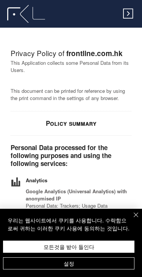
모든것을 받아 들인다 (69, 246)
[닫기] (131, 219)
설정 (69, 263)
